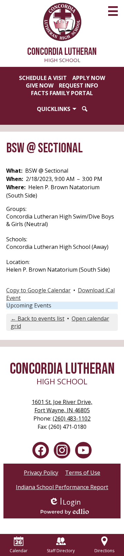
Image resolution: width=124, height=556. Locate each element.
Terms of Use (82, 472)
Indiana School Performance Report (62, 487)
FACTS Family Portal (62, 93)
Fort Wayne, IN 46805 (62, 406)
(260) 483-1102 (72, 418)
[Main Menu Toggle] (113, 11)
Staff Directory (61, 551)
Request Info (78, 85)
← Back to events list (37, 318)
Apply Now (88, 78)
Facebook (40, 450)
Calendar (19, 551)
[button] (56, 109)
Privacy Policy (41, 472)
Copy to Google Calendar (38, 290)
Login (65, 502)
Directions (104, 551)
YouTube (83, 450)
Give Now (39, 85)
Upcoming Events (28, 305)
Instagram (62, 450)
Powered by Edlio (65, 511)
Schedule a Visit (43, 78)
